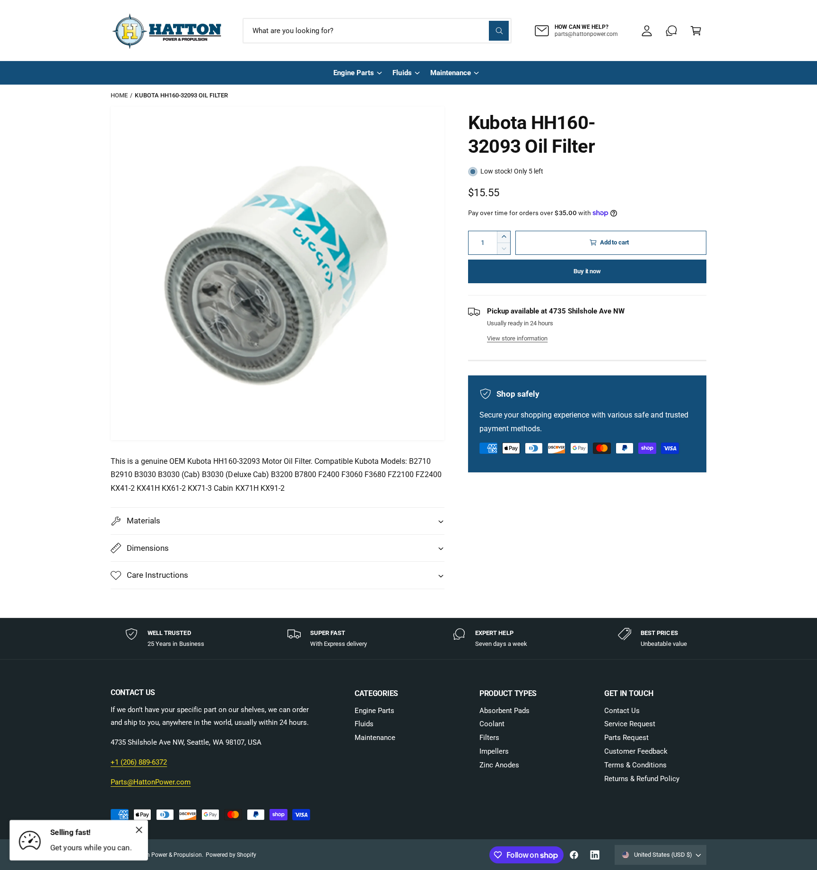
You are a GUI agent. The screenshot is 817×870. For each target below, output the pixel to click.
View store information (517, 338)
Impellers (494, 751)
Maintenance (450, 73)
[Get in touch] (671, 30)
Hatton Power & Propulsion (166, 855)
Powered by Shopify (231, 855)
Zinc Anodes (499, 765)
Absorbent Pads (504, 710)
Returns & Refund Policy (641, 778)
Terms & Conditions (635, 765)
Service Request (629, 724)
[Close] (139, 829)
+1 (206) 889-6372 (139, 762)
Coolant (491, 724)
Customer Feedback (636, 751)
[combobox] (377, 30)
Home (119, 95)
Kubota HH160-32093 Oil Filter (181, 95)
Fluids (401, 73)
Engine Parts (353, 73)
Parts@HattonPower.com (151, 782)
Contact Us (622, 710)
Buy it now (587, 271)
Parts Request (626, 737)
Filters (489, 737)
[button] (696, 30)
